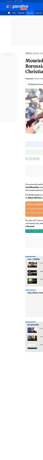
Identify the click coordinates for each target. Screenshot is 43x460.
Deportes (30, 13)
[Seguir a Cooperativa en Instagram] (21, 1)
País (13, 13)
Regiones (39, 13)
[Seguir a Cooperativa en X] (18, 1)
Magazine (21, 13)
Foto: (28, 90)
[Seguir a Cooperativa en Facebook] (16, 1)
